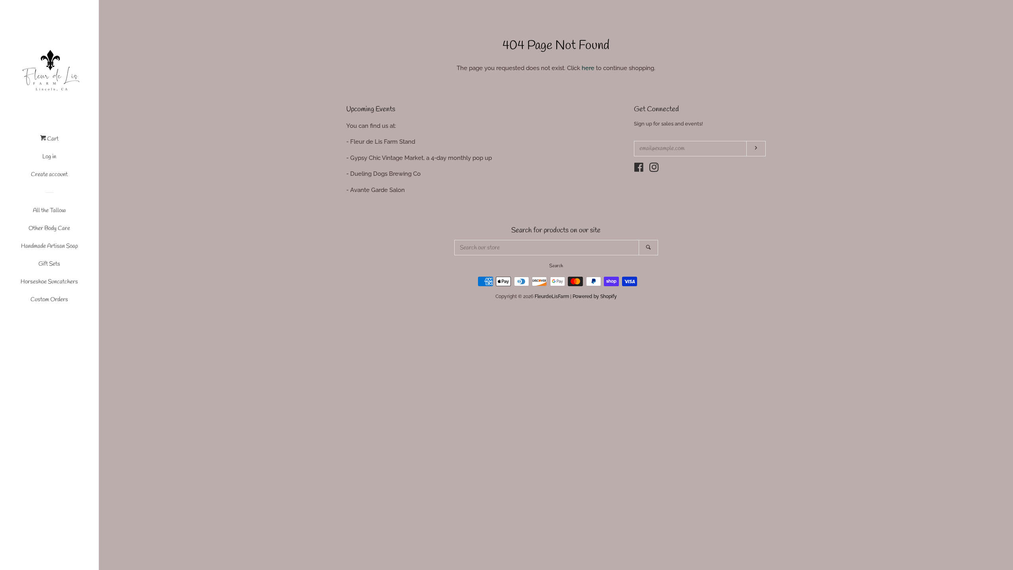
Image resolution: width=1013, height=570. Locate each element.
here (588, 68)
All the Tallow (49, 211)
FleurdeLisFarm (552, 296)
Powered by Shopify (595, 296)
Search (556, 266)
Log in (49, 157)
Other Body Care (49, 228)
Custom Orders (49, 300)
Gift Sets (49, 264)
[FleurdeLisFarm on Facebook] (639, 169)
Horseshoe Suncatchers (49, 282)
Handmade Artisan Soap (49, 246)
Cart (52, 139)
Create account (49, 175)
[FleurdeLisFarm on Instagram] (654, 169)
